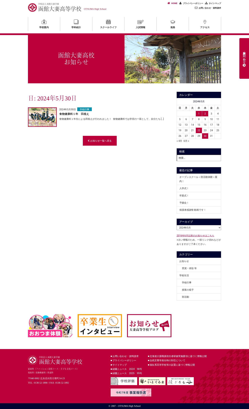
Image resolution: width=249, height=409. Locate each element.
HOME (174, 3)
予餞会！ (184, 202)
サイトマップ (215, 3)
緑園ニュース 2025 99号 (126, 373)
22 (199, 130)
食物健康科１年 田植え (74, 114)
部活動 (185, 297)
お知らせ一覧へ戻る (101, 140)
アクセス (205, 27)
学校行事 (84, 109)
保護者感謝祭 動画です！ (192, 209)
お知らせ (184, 261)
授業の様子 (188, 289)
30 (205, 136)
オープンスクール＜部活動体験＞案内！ (198, 179)
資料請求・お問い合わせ (244, 56)
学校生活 (184, 275)
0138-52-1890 (40, 383)
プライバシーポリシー (193, 3)
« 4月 (179, 141)
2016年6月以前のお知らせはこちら (195, 235)
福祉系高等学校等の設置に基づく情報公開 (171, 364)
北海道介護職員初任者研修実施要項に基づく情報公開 (177, 356)
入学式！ (184, 188)
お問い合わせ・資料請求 (210, 8)
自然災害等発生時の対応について (166, 360)
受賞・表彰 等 (189, 268)
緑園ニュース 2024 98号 (126, 369)
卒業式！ (184, 195)
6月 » (186, 141)
